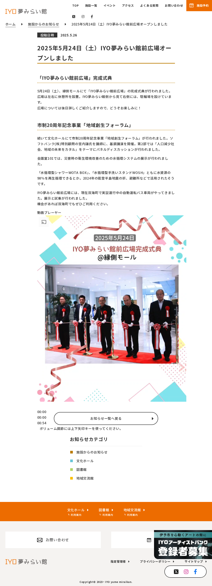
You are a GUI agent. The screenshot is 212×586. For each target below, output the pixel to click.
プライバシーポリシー (155, 561)
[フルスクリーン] (38, 435)
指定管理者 (118, 561)
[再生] (38, 407)
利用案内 (76, 514)
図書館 (81, 469)
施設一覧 (91, 5)
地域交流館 (85, 478)
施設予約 (203, 5)
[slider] (41, 417)
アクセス (128, 5)
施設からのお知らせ (92, 452)
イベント (110, 5)
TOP (75, 5)
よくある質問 (149, 5)
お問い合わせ (174, 5)
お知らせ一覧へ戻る (106, 418)
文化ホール (85, 460)
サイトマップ (194, 561)
